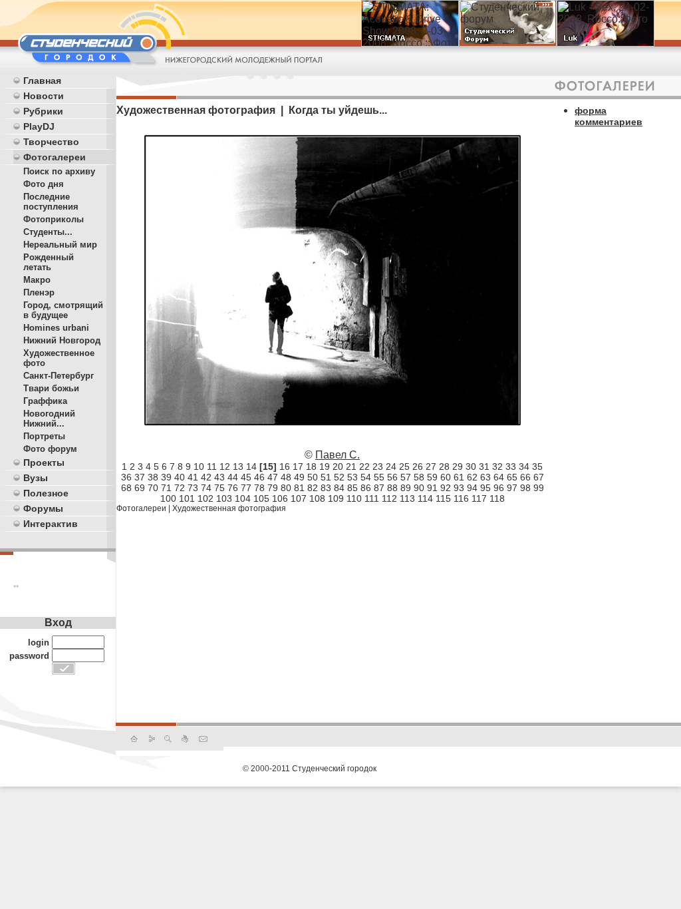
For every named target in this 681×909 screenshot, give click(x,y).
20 (338, 466)
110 (354, 498)
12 (224, 466)
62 (472, 477)
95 (485, 487)
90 (419, 487)
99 (538, 487)
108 (317, 498)
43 (219, 477)
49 (299, 477)
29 (457, 466)
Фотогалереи (54, 157)
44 (232, 477)
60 (445, 477)
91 (432, 487)
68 (126, 487)
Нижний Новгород (61, 340)
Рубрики (43, 111)
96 (498, 487)
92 (445, 487)
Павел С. (337, 454)
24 (391, 466)
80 (286, 487)
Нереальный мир (60, 245)
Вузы (35, 477)
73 (193, 487)
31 (484, 466)
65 (512, 477)
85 (352, 487)
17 (298, 466)
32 (497, 466)
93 (459, 487)
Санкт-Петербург (58, 376)
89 (405, 487)
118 (497, 498)
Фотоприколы (53, 219)
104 (243, 498)
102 (205, 498)
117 (479, 498)
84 (339, 487)
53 (352, 477)
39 (166, 477)
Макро (37, 280)
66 (525, 477)
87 (379, 487)
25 (404, 466)
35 (537, 466)
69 (139, 487)
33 (510, 466)
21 (351, 466)
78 (259, 487)
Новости (43, 96)
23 (377, 466)
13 (238, 466)
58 (419, 477)
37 (139, 477)
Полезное (45, 493)
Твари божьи (51, 388)
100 (168, 498)
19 (324, 466)
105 (261, 498)
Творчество (51, 141)
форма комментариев (608, 116)
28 (444, 466)
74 (206, 487)
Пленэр (39, 292)
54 (365, 477)
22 (364, 466)
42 (206, 477)
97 (512, 487)
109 (336, 498)
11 (212, 466)
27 (431, 466)
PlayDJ (39, 126)
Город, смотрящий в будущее (63, 310)
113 (407, 498)
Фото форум (50, 449)
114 (425, 498)
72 (179, 487)
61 (459, 477)
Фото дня (43, 184)
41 (193, 477)
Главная (42, 80)
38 (153, 477)
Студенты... (47, 232)
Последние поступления (50, 202)
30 (471, 466)
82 (312, 487)
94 (472, 487)
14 (251, 466)
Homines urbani (56, 328)
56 (392, 477)
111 (371, 498)
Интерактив (50, 523)
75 (219, 487)
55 (379, 477)
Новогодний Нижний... (49, 419)
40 (179, 477)
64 (498, 477)
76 (232, 487)
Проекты (44, 462)
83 (326, 487)
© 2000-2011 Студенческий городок (309, 768)
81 (299, 487)
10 (199, 466)
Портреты (44, 436)
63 (485, 477)
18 (311, 466)
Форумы (43, 508)
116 (461, 498)
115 (443, 498)
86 (365, 487)
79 (272, 487)
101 (187, 498)
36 (126, 477)
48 (286, 477)
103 (224, 498)
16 (284, 466)
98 (525, 487)
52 (339, 477)
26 (417, 466)
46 (259, 477)
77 (246, 487)
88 (392, 487)
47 (272, 477)
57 (405, 477)
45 (246, 477)
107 (299, 498)
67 (538, 477)
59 (432, 477)
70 (153, 487)
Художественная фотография (229, 508)
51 (326, 477)
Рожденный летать (48, 262)
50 (312, 477)
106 (280, 498)
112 (389, 498)
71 (166, 487)
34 (524, 466)
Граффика (45, 401)
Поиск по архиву (59, 171)
